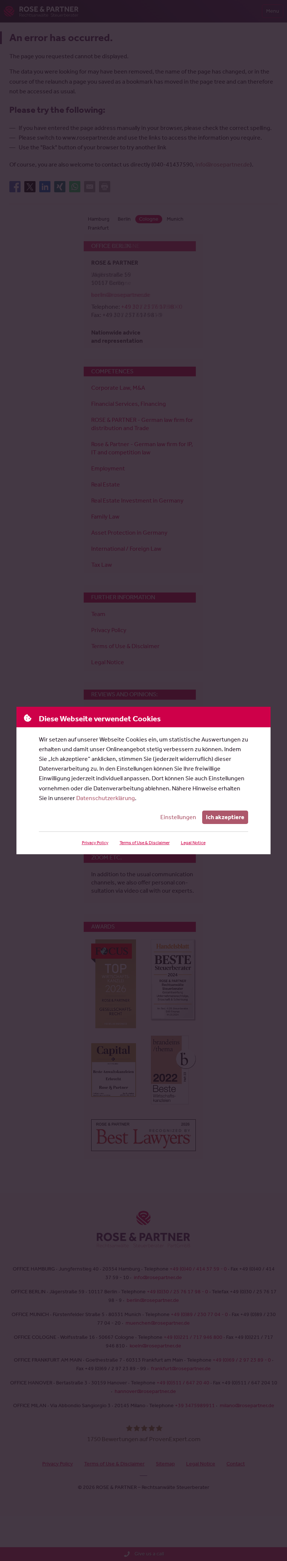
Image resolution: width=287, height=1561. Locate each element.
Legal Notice (193, 842)
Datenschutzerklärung (105, 798)
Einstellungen (178, 817)
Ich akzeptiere (225, 817)
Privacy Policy (95, 842)
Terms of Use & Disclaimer (145, 842)
